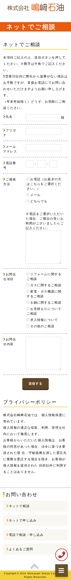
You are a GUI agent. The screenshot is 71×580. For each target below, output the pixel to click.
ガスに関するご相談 (45, 285)
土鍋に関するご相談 (45, 302)
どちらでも (39, 201)
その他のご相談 (42, 326)
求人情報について (44, 320)
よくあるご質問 (21, 549)
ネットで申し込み (23, 520)
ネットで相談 (19, 506)
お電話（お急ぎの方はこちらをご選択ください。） (44, 184)
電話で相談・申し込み (26, 534)
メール (35, 195)
